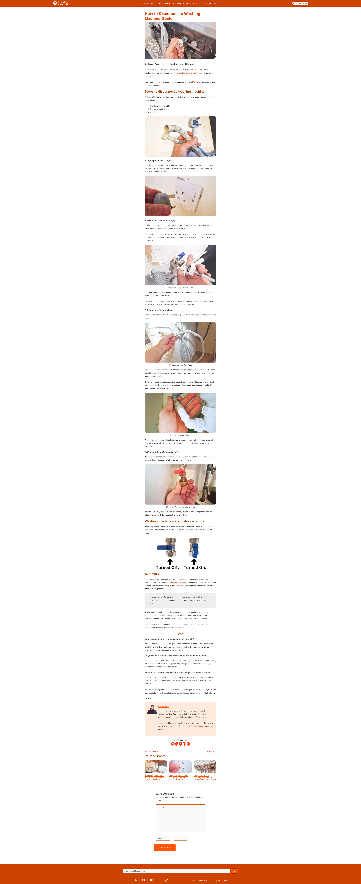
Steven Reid (163, 706)
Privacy (213, 881)
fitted (194, 82)
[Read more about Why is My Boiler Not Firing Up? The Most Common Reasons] (180, 766)
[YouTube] (158, 880)
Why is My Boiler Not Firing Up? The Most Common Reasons (178, 777)
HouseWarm (204, 881)
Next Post (211, 751)
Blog (153, 3)
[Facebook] (184, 744)
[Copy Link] (180, 744)
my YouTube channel (196, 726)
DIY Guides (163, 3)
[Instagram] (151, 880)
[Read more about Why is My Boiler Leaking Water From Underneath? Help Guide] (205, 766)
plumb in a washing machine (188, 73)
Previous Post (151, 751)
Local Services (209, 3)
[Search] (234, 871)
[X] (176, 744)
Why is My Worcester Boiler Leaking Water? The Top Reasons (154, 777)
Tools (195, 3)
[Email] (173, 744)
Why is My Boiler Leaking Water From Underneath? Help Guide (205, 777)
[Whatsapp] (188, 744)
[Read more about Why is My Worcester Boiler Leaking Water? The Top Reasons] (156, 766)
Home (145, 3)
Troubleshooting (180, 3)
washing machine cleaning (177, 582)
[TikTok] (166, 880)
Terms (219, 881)
